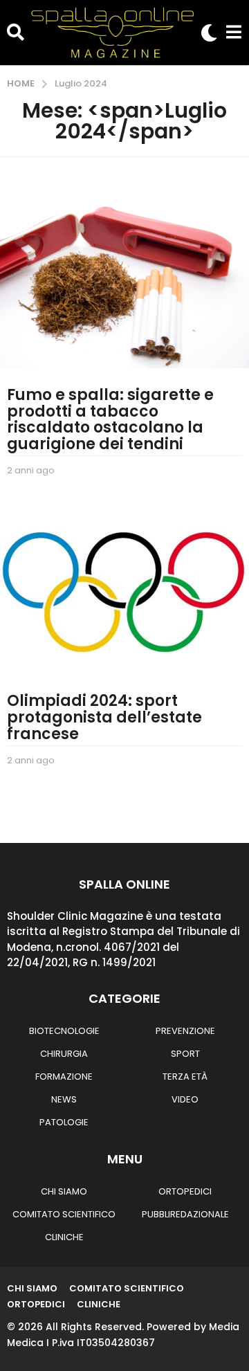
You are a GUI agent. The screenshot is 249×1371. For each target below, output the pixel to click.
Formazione (64, 1076)
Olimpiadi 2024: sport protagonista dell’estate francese (104, 717)
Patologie (64, 1122)
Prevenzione (185, 1030)
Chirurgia (64, 1053)
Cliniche (64, 1237)
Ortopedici (185, 1191)
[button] (15, 32)
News (64, 1099)
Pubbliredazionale (185, 1214)
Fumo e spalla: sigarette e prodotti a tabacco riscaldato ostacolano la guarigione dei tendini (110, 419)
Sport (185, 1053)
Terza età (185, 1076)
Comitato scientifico (64, 1214)
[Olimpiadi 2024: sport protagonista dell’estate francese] (124, 591)
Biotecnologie (64, 1030)
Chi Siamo (64, 1191)
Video (185, 1099)
